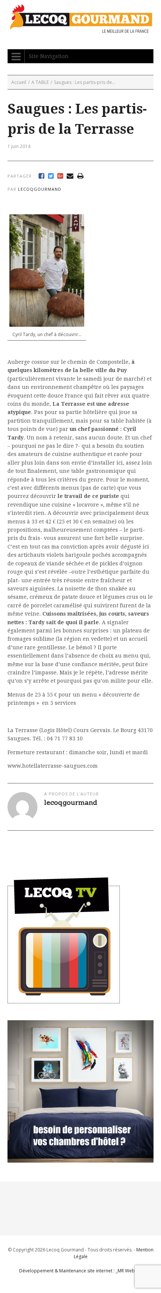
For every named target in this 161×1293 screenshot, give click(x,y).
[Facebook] (41, 176)
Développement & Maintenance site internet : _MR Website (80, 1271)
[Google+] (60, 176)
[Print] (80, 176)
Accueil (18, 82)
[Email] (70, 176)
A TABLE (40, 82)
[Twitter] (51, 176)
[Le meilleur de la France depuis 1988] (80, 29)
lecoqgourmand (39, 189)
